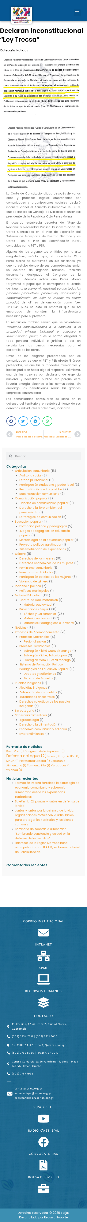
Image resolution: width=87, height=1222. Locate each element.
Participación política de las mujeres (45, 577)
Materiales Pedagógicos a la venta (49, 623)
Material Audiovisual (38, 605)
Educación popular (28, 522)
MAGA (12, 761)
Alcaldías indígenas (33, 688)
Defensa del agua (26, 755)
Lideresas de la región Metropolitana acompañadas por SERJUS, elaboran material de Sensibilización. (47, 847)
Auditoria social (30, 476)
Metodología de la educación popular (46, 540)
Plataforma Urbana (34, 761)
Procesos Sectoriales (34, 637)
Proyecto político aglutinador (40, 545)
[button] (77, 12)
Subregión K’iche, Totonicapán (45, 655)
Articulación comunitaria (32, 471)
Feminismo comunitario (36, 568)
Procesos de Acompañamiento (37, 632)
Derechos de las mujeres (37, 559)
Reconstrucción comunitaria (39, 494)
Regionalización (35, 642)
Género (20, 554)
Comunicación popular (31, 498)
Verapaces (61, 765)
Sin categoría (24, 711)
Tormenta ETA (38, 765)
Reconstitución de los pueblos (40, 489)
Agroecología (29, 720)
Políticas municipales (34, 591)
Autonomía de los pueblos (38, 692)
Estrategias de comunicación (40, 517)
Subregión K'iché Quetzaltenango (47, 651)
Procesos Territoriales (34, 646)
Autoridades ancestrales (37, 697)
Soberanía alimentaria (31, 715)
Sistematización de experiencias (42, 549)
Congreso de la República (44, 751)
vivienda (14, 770)
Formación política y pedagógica (43, 526)
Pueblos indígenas (28, 683)
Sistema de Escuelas (38, 678)
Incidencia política (28, 586)
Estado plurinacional (33, 480)
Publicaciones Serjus (33, 609)
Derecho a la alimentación (38, 725)
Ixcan (53, 756)
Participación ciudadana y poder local (46, 485)
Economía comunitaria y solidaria (43, 729)
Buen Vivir (15, 751)
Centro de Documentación (38, 600)
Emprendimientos (31, 734)
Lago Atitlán (69, 756)
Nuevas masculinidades (36, 572)
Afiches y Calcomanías (40, 614)
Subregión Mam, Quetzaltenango (47, 660)
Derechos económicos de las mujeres (46, 563)
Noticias (22, 50)
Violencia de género (33, 581)
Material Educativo (28, 595)
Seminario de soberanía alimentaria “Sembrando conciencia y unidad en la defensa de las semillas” (42, 833)
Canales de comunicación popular (43, 503)
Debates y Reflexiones (40, 674)
